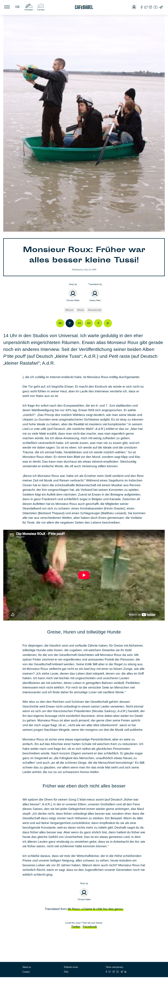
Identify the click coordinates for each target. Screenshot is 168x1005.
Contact (26, 972)
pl (108, 323)
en (88, 323)
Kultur (81, 310)
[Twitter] (146, 7)
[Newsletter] (161, 7)
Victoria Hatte (72, 300)
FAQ (66, 972)
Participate (29, 10)
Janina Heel (94, 300)
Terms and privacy (114, 967)
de (17, 7)
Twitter (75, 926)
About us (26, 967)
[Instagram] (150, 7)
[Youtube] (156, 7)
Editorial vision (71, 967)
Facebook (90, 926)
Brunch (70, 310)
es (79, 323)
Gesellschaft (95, 310)
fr (70, 323)
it (98, 323)
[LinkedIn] (125, 972)
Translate (40, 10)
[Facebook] (142, 7)
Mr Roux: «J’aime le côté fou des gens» (95, 909)
